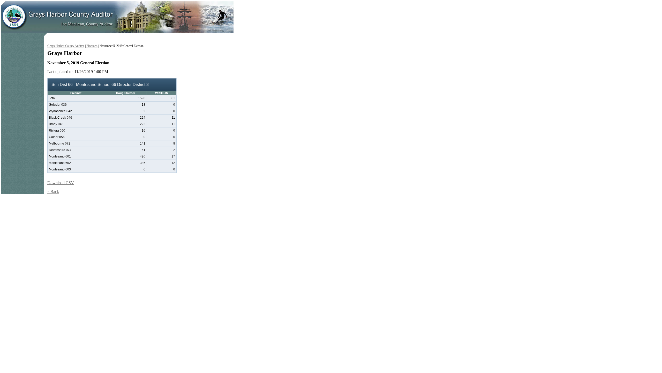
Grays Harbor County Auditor (65, 46)
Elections (91, 46)
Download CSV (60, 183)
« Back (53, 191)
